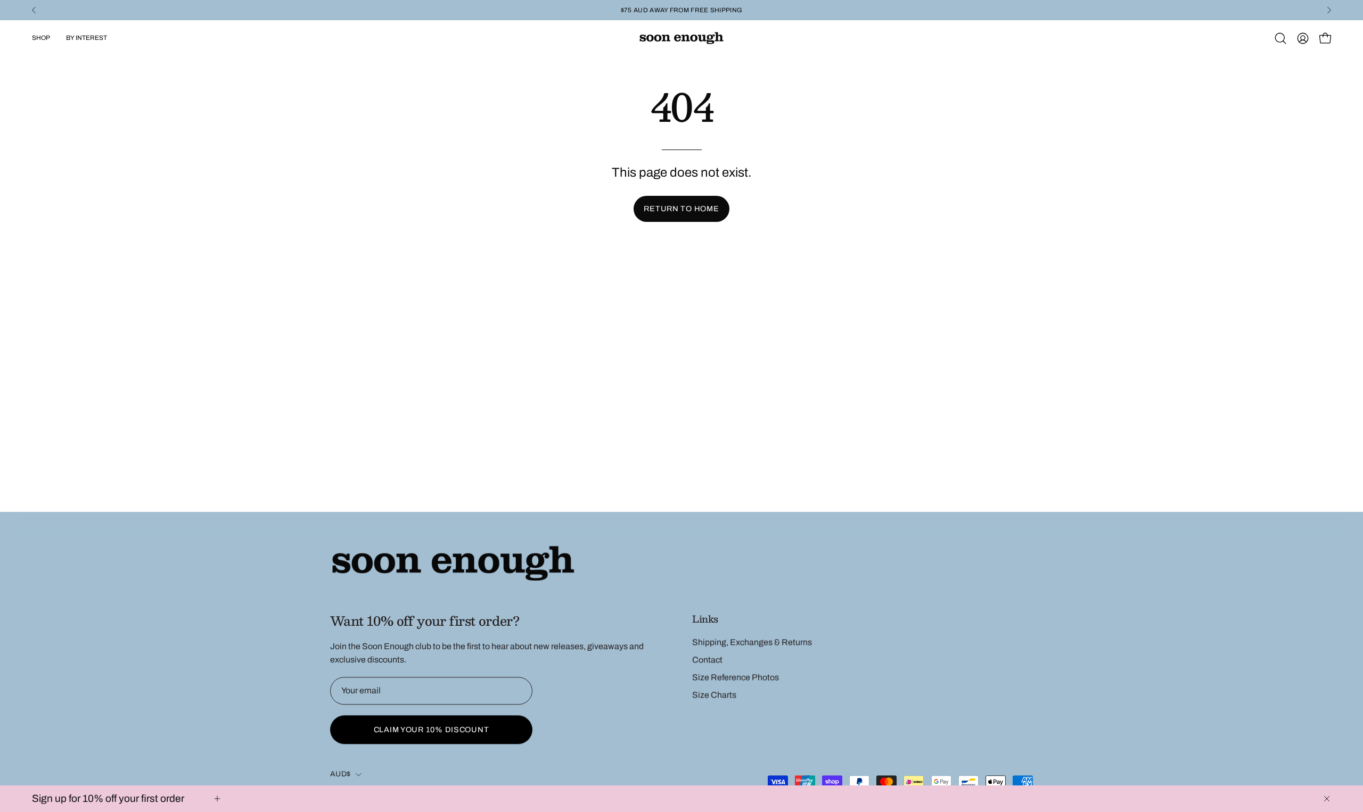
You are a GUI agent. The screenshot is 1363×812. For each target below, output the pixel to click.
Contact (707, 659)
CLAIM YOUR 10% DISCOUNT (431, 729)
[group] (681, 10)
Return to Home (681, 208)
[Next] (1329, 10)
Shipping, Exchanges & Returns (752, 642)
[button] (1280, 38)
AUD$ (340, 774)
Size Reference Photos (735, 677)
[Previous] (34, 10)
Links (705, 619)
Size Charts (714, 694)
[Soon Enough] (681, 38)
